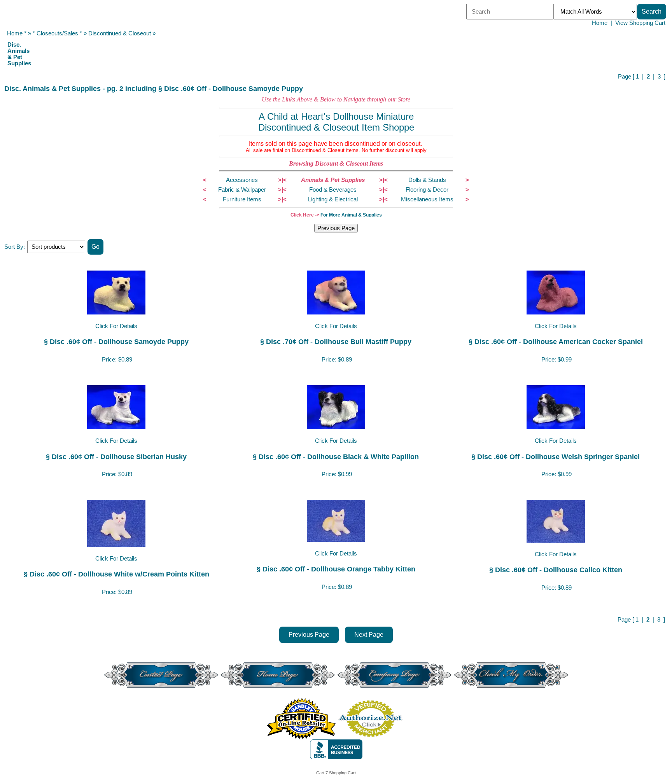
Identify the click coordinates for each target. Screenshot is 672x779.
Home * (16, 33)
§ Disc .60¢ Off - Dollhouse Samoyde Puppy (116, 341)
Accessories (242, 180)
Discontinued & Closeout (119, 33)
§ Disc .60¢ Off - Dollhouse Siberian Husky (116, 456)
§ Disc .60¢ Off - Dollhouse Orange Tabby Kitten (336, 569)
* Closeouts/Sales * (57, 33)
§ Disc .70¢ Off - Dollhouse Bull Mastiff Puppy (335, 341)
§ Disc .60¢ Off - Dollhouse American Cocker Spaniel (556, 341)
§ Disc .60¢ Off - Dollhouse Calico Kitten (555, 570)
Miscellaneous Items (427, 199)
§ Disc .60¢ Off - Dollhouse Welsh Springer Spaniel (555, 456)
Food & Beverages (333, 190)
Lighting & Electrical (333, 199)
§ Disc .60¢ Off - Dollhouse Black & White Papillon (336, 456)
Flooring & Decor (427, 190)
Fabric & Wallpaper (242, 190)
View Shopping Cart (640, 23)
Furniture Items (242, 199)
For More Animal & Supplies (351, 215)
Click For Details (116, 326)
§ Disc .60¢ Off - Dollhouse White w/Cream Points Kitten (116, 574)
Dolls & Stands (427, 180)
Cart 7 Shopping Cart (336, 772)
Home (599, 23)
